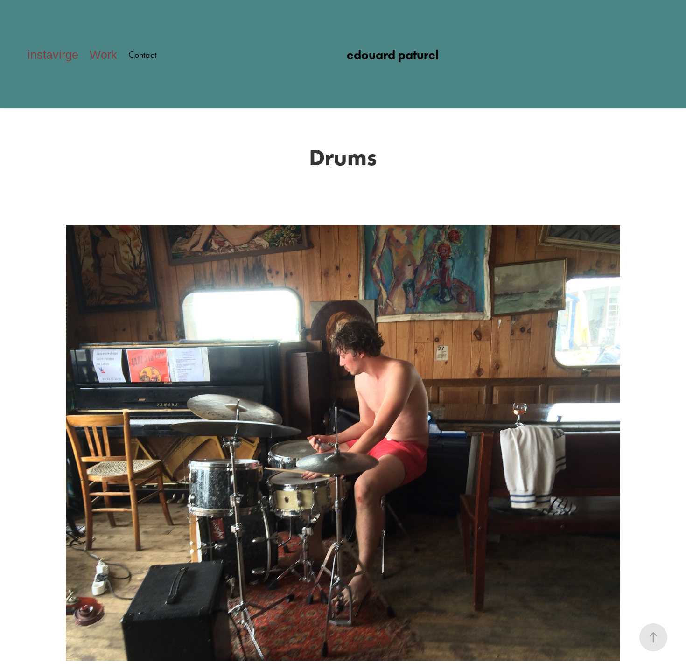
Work (103, 54)
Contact (142, 54)
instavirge (53, 54)
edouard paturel (393, 55)
